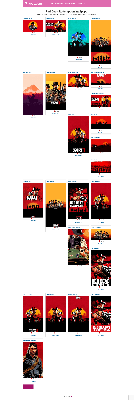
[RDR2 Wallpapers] (33, 26)
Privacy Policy (70, 3)
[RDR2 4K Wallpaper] (101, 234)
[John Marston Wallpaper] (33, 360)
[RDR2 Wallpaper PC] (78, 80)
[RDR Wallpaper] (101, 268)
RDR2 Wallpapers (27, 18)
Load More (28, 387)
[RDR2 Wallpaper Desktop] (101, 79)
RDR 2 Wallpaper (27, 294)
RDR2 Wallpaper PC (73, 72)
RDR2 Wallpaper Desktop (97, 72)
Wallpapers (59, 3)
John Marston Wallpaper (29, 340)
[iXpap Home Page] (33, 3)
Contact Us (81, 3)
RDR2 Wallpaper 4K (96, 160)
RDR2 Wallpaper (50, 18)
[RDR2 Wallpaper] (56, 26)
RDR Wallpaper (95, 248)
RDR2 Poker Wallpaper (74, 227)
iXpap (51, 3)
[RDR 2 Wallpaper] (33, 314)
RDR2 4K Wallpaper (96, 227)
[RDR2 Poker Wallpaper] (78, 247)
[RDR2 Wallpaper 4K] (101, 167)
